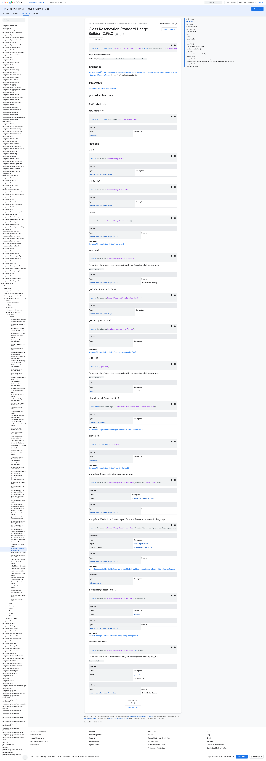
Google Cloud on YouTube (215, 745)
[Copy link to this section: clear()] (97, 212)
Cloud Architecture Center (156, 745)
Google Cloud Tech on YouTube (217, 748)
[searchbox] (13, 20)
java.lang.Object (94, 72)
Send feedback (169, 29)
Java (30, 9)
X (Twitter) (210, 741)
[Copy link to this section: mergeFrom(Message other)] (118, 590)
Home (90, 24)
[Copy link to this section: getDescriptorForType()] (113, 320)
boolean (92, 461)
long (91, 391)
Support (92, 738)
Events (209, 738)
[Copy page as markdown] (123, 34)
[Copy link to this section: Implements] (104, 83)
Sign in (261, 2)
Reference (26, 13)
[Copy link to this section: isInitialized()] (102, 436)
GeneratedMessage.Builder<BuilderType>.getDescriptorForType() (112, 352)
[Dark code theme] (171, 45)
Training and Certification (156, 748)
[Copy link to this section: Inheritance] (103, 67)
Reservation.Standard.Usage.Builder (104, 237)
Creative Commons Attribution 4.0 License (140, 716)
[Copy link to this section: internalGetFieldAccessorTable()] (121, 398)
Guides (15, 13)
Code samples (153, 741)
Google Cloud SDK (15, 9)
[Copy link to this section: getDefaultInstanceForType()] (118, 289)
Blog (208, 735)
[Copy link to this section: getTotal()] (100, 358)
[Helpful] (172, 23)
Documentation (99, 24)
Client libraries (42, 9)
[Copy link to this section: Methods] (102, 144)
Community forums (95, 735)
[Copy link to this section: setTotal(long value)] (109, 642)
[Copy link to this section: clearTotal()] (101, 250)
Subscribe (241, 757)
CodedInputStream (141, 544)
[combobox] (214, 2)
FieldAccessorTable (97, 422)
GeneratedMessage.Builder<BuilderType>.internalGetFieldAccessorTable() (116, 430)
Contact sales (34, 745)
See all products (35, 735)
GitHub (150, 735)
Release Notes (94, 741)
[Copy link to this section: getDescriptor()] (106, 111)
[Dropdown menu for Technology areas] (44, 2)
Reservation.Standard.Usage (100, 174)
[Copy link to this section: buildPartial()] (102, 181)
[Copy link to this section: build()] (96, 150)
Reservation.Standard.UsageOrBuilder (102, 88)
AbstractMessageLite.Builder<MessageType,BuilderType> (125, 72)
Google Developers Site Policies (118, 718)
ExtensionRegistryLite (143, 547)
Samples (36, 13)
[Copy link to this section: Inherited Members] (115, 95)
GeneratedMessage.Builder (100, 75)
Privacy (43, 756)
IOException (94, 583)
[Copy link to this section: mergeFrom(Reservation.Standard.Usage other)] (136, 474)
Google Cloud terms (63, 756)
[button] (13, 283)
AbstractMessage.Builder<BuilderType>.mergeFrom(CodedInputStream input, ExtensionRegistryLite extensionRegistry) (132, 569)
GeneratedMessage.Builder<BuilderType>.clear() (106, 244)
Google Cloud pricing (37, 738)
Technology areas (35, 2)
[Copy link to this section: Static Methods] (109, 104)
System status (94, 745)
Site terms (51, 756)
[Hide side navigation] (25, 757)
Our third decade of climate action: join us (85, 756)
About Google (34, 756)
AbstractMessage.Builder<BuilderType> (162, 72)
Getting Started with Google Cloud (159, 738)
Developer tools (111, 24)
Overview (5, 13)
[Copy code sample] (175, 45)
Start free (257, 9)
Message (137, 614)
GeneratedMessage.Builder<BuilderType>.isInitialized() (109, 468)
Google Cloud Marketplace (39, 741)
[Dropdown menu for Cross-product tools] (65, 2)
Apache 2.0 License (90, 718)
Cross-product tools (56, 2)
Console (233, 2)
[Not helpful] (175, 23)
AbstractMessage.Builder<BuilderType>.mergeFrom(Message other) (113, 636)
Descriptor (93, 135)
